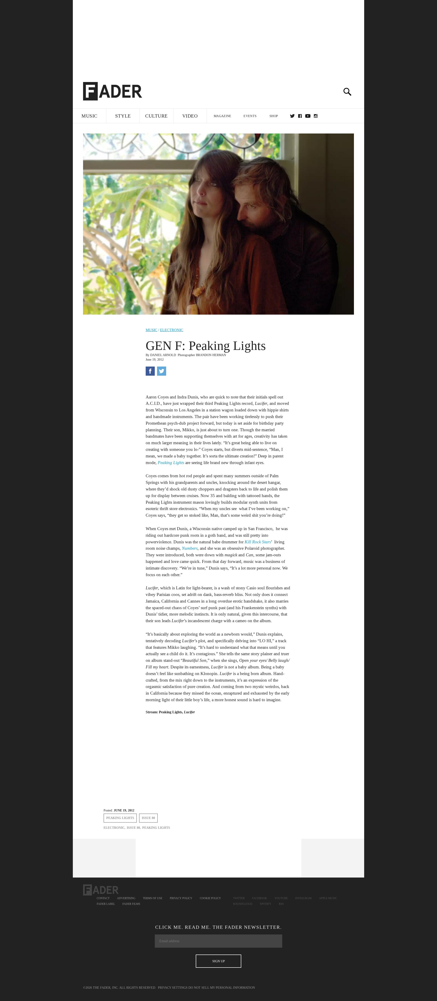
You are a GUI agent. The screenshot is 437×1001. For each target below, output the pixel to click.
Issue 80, (134, 827)
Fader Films (131, 904)
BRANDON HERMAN (211, 355)
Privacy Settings (173, 987)
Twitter (292, 116)
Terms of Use (152, 898)
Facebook (259, 898)
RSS (281, 904)
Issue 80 (148, 818)
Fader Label (106, 904)
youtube (307, 116)
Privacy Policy (181, 898)
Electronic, (114, 827)
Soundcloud (242, 904)
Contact (103, 898)
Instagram (303, 898)
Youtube (281, 898)
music (151, 330)
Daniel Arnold (163, 355)
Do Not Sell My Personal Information (221, 987)
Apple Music (328, 898)
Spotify (265, 904)
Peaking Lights (120, 818)
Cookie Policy (210, 898)
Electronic (171, 330)
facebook (300, 116)
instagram (316, 116)
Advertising (126, 898)
